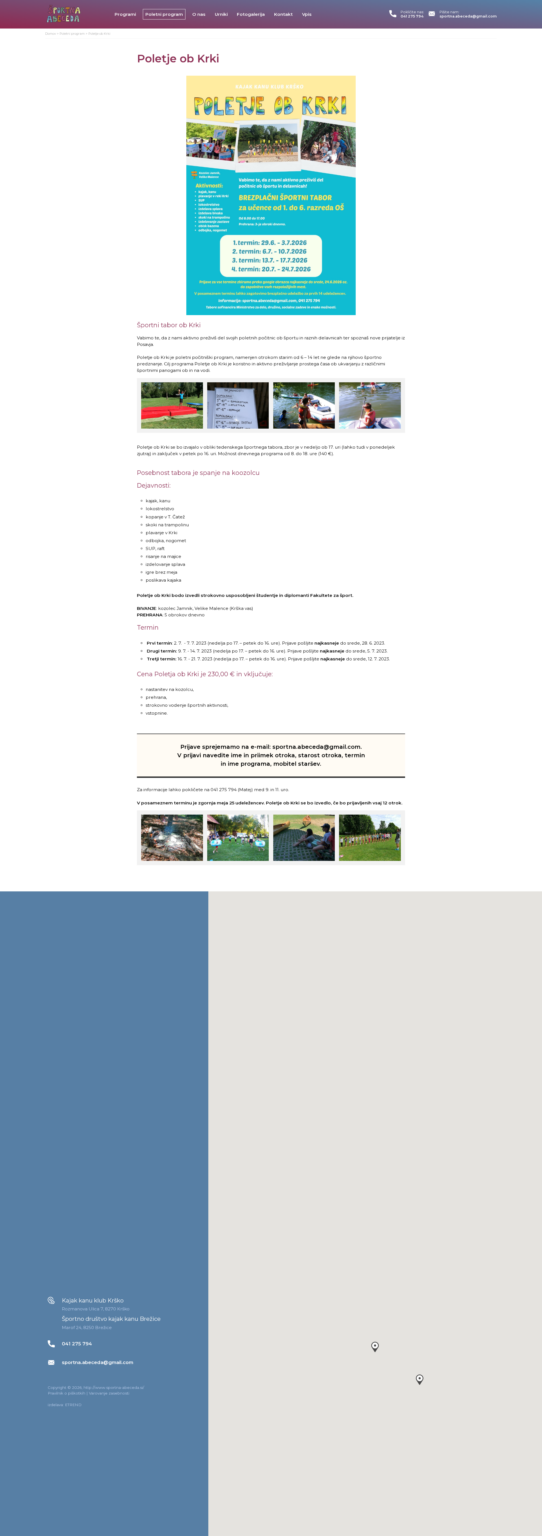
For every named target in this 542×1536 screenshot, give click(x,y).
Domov (50, 34)
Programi (125, 14)
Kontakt (283, 14)
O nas (199, 14)
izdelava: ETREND (65, 1404)
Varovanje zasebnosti (109, 1393)
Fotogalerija (251, 14)
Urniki (221, 14)
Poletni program (164, 14)
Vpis (307, 14)
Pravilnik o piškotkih (66, 1393)
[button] (375, 1347)
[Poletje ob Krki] (271, 195)
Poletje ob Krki (99, 34)
